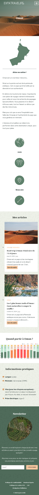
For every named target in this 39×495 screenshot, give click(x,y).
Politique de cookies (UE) (17, 485)
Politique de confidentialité (13, 482)
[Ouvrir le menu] (36, 3)
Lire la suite (12, 267)
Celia (16, 256)
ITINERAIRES (16, 247)
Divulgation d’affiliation (20, 488)
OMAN (9, 247)
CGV (28, 485)
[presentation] (21, 233)
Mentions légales (28, 482)
